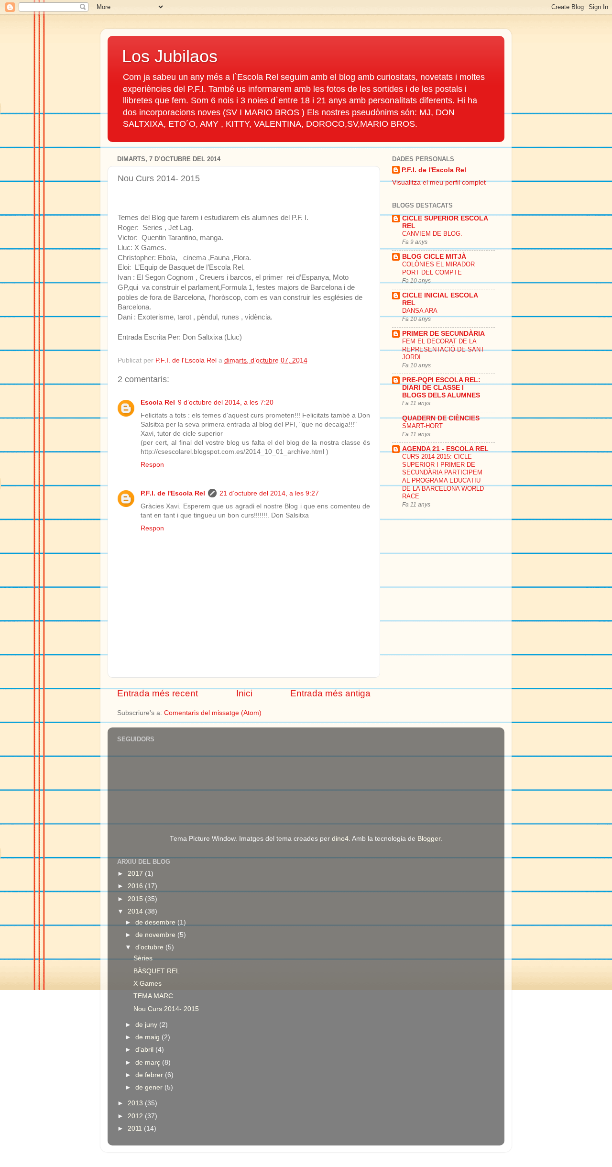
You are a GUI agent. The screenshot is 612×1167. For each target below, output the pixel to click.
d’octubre (150, 947)
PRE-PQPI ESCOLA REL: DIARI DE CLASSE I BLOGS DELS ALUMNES (441, 387)
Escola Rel (158, 402)
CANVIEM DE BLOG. (432, 233)
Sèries (143, 958)
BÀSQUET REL (156, 971)
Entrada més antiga (330, 693)
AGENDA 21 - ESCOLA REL (445, 448)
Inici (244, 693)
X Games (147, 983)
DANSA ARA (419, 310)
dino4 (340, 838)
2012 (136, 1116)
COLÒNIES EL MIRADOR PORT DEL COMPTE (438, 268)
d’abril (145, 1049)
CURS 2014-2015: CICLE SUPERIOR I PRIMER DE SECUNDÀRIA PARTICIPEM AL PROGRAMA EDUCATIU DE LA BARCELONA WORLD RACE (443, 476)
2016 (136, 886)
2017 (136, 873)
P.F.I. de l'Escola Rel (173, 493)
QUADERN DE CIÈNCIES (441, 418)
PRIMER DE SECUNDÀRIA (443, 333)
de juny (147, 1024)
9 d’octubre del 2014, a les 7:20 (225, 402)
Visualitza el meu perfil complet (439, 182)
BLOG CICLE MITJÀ (434, 256)
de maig (148, 1037)
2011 (136, 1128)
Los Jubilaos (170, 56)
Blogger (428, 838)
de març (148, 1062)
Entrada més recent (157, 693)
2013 (136, 1103)
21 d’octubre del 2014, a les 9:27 (269, 493)
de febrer (150, 1075)
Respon (152, 464)
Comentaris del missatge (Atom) (213, 712)
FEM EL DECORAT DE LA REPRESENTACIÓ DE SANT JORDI (443, 349)
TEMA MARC (153, 996)
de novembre (156, 934)
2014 (136, 911)
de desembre (156, 922)
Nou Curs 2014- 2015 (166, 1009)
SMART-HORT (422, 425)
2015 (136, 899)
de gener (149, 1087)
